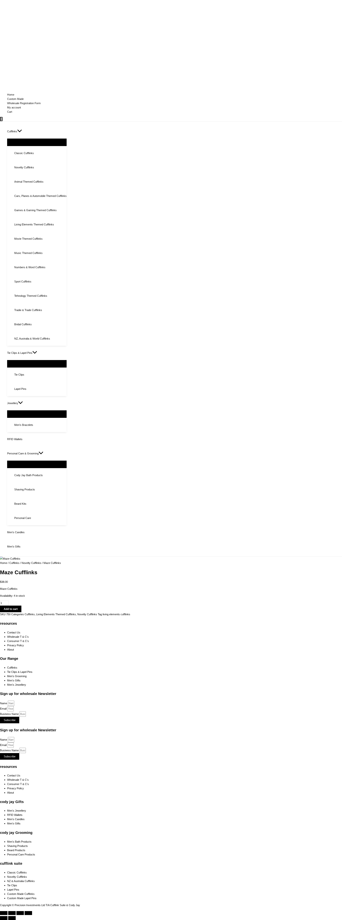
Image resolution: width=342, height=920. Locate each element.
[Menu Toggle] (37, 142)
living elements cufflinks (116, 614)
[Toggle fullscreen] (20, 913)
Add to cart (11, 608)
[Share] (12, 913)
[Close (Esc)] (3, 913)
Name (4, 703)
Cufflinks (14, 562)
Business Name (9, 713)
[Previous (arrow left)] (3, 918)
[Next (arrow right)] (12, 918)
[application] (19, 131)
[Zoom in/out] (28, 913)
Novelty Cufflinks (31, 562)
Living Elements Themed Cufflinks (56, 614)
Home (3, 562)
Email (3, 708)
